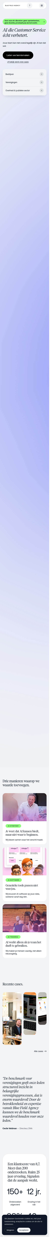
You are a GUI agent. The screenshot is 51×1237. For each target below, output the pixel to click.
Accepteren (23, 1230)
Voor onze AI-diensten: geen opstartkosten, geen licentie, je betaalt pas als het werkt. (25, 22)
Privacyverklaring (20, 1224)
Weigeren (10, 1230)
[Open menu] (41, 5)
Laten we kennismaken (18, 55)
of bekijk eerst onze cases (18, 62)
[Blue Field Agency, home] (12, 5)
